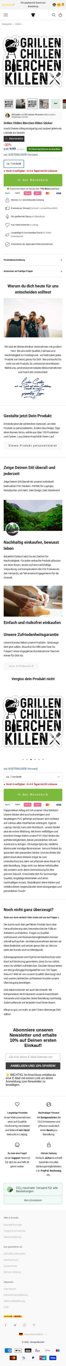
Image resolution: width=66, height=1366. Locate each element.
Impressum (10, 1288)
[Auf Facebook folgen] (5, 1325)
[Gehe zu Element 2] (20, 104)
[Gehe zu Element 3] (32, 104)
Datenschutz (11, 1266)
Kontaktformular (13, 1224)
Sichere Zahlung (12, 1272)
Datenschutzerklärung (16, 1294)
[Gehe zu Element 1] (9, 104)
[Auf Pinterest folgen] (34, 1325)
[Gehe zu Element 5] (56, 104)
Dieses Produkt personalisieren (33, 445)
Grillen (18, 24)
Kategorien (7, 24)
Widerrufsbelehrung (14, 1301)
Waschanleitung (12, 1236)
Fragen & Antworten (15, 1230)
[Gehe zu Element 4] (44, 104)
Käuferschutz (11, 1259)
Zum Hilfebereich (21, 666)
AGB (6, 1307)
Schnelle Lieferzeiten (15, 1253)
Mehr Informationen (33, 1200)
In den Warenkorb (33, 180)
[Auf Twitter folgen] (15, 1325)
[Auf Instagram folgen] (24, 1325)
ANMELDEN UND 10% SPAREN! (33, 1065)
